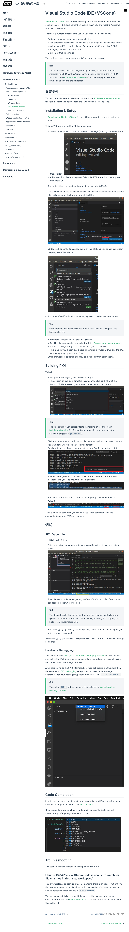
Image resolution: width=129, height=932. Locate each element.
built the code (86, 804)
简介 (5, 12)
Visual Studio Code (55, 21)
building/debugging (58, 430)
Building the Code (13, 114)
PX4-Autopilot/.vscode (76, 77)
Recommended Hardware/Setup (19, 88)
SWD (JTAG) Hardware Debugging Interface (84, 655)
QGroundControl (86, 3)
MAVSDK (103, 3)
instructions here (78, 899)
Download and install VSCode (63, 117)
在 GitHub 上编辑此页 (55, 914)
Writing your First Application (17, 118)
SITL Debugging (68, 671)
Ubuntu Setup (13, 99)
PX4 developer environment (107, 98)
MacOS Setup (13, 96)
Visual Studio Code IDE (17, 107)
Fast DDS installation (16, 110)
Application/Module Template (18, 122)
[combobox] (54, 4)
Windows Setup (14, 103)
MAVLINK (116, 3)
